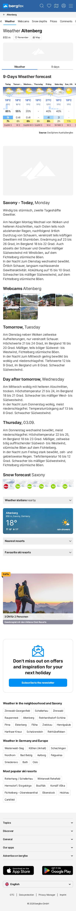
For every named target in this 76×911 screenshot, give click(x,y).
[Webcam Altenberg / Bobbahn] (29, 300)
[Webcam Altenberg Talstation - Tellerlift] (11, 313)
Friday (48, 84)
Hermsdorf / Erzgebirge (18, 785)
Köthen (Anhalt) (37, 748)
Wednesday (28, 84)
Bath (25, 762)
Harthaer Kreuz (13, 731)
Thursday (38, 84)
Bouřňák (41, 785)
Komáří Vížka (57, 785)
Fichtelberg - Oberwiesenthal (21, 792)
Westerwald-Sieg (14, 748)
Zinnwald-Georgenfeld (17, 710)
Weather (19, 66)
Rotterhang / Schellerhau (19, 778)
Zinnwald (58, 710)
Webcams (23, 21)
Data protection (26, 894)
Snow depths (39, 21)
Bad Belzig (26, 755)
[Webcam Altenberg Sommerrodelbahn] (11, 300)
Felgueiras (56, 755)
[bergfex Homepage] (13, 6)
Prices (53, 21)
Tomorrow (18, 84)
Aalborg (41, 755)
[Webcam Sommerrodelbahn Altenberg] (46, 300)
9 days (55, 66)
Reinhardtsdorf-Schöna (52, 717)
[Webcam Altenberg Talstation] (64, 300)
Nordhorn (10, 755)
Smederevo (11, 762)
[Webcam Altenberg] (29, 313)
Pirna (7, 724)
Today (8, 84)
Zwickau (47, 724)
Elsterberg (21, 724)
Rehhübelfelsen (56, 731)
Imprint (63, 894)
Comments (66, 21)
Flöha (35, 724)
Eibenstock (48, 792)
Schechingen (58, 748)
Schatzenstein (35, 731)
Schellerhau (41, 710)
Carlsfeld (10, 799)
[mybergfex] (63, 6)
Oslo (35, 762)
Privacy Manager (47, 894)
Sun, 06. (69, 84)
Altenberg (28, 717)
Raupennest (11, 717)
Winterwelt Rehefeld (48, 778)
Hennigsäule (64, 724)
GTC (12, 894)
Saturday (59, 84)
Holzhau (64, 792)
